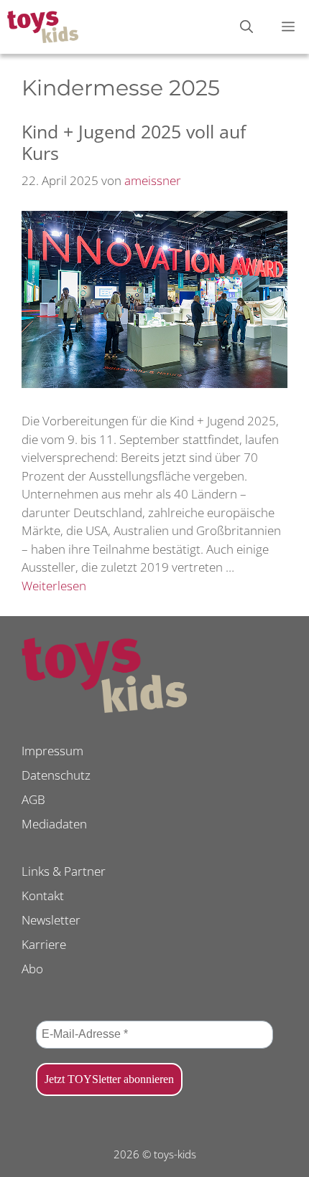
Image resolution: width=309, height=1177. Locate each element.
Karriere (44, 944)
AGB (33, 799)
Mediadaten (54, 824)
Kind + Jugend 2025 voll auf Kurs (134, 142)
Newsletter (51, 920)
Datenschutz (56, 775)
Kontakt (43, 895)
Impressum (52, 750)
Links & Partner (64, 871)
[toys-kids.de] (42, 27)
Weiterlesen (54, 585)
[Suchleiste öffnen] (246, 27)
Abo (32, 968)
